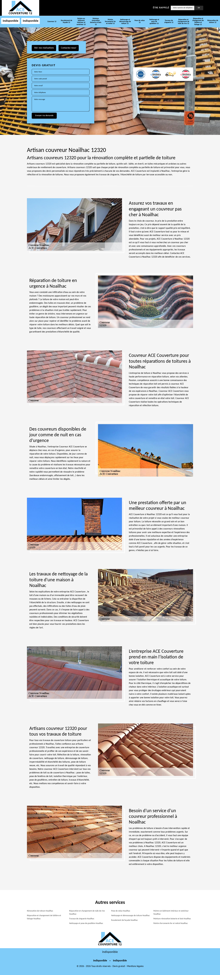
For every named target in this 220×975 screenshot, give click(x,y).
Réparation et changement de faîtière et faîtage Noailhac (44, 917)
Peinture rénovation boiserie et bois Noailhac (172, 919)
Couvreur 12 (51, 21)
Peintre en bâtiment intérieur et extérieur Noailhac (171, 912)
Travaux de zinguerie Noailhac (81, 919)
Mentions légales (135, 966)
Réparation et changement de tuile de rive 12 (183, 21)
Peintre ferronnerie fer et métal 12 (110, 21)
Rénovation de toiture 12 (212, 21)
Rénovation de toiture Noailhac (40, 911)
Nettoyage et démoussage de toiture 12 (125, 21)
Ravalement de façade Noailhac (124, 920)
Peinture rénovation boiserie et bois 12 (95, 21)
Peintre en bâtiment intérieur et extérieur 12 (81, 21)
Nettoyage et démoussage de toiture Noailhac (130, 915)
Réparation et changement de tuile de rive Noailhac (87, 912)
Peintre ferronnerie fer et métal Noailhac (170, 923)
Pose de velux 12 (140, 21)
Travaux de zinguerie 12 (168, 21)
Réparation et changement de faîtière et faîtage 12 (198, 21)
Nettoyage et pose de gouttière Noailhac (86, 923)
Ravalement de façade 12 (66, 21)
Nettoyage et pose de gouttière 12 (154, 21)
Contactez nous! (68, 48)
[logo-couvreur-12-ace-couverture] (20, 8)
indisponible (10, 20)
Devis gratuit (119, 966)
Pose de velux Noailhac (120, 911)
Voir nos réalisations (44, 48)
